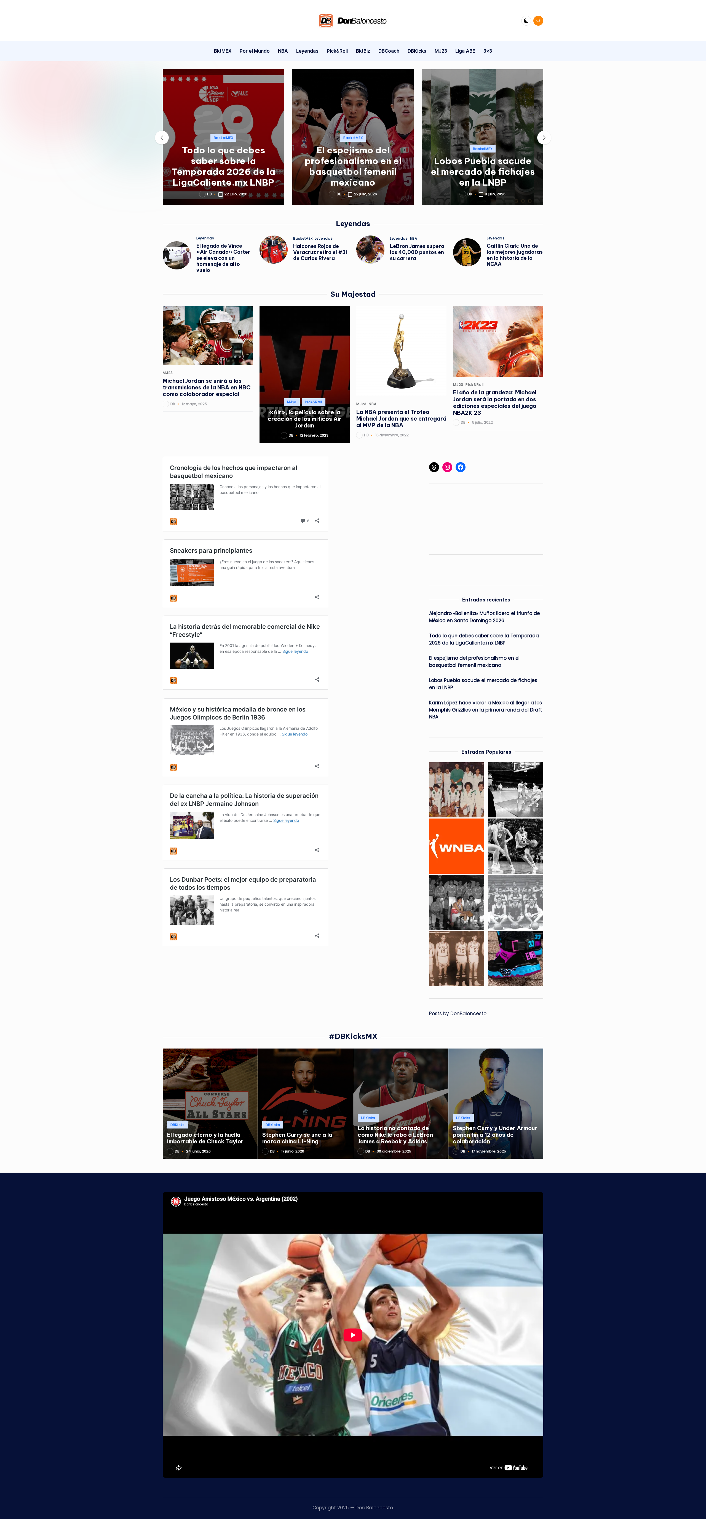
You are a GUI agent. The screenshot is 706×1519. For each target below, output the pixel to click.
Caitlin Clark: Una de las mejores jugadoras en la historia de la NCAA (515, 255)
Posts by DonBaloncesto (457, 1013)
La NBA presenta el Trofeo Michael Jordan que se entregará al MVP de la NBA (401, 418)
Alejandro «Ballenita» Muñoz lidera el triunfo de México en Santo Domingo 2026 (484, 617)
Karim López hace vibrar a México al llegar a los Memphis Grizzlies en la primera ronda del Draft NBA (485, 709)
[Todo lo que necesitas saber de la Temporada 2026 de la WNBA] (456, 846)
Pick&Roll (313, 402)
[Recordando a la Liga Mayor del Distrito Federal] (456, 789)
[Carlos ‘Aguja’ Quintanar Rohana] (456, 958)
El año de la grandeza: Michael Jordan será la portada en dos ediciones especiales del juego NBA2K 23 (494, 402)
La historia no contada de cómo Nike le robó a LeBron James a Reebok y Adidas (395, 1135)
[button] (544, 138)
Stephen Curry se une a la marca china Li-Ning (297, 1138)
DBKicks (177, 1124)
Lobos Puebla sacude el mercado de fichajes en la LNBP (483, 171)
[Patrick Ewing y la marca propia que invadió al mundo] (515, 958)
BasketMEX (223, 137)
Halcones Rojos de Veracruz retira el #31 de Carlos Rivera (320, 252)
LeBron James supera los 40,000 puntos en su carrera (417, 252)
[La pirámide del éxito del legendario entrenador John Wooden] (515, 789)
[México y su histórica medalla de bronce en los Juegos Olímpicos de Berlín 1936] (515, 902)
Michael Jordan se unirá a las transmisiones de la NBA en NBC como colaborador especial (207, 387)
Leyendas (205, 238)
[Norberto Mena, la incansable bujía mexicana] (456, 902)
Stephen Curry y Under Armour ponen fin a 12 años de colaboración (495, 1135)
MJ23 (168, 373)
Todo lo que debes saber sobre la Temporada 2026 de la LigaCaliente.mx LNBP (223, 166)
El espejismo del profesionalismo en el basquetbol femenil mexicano (353, 166)
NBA (413, 238)
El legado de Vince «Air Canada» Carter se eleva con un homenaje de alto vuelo (223, 258)
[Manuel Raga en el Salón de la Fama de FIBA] (515, 846)
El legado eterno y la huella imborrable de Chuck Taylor (205, 1138)
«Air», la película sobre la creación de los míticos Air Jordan (304, 419)
